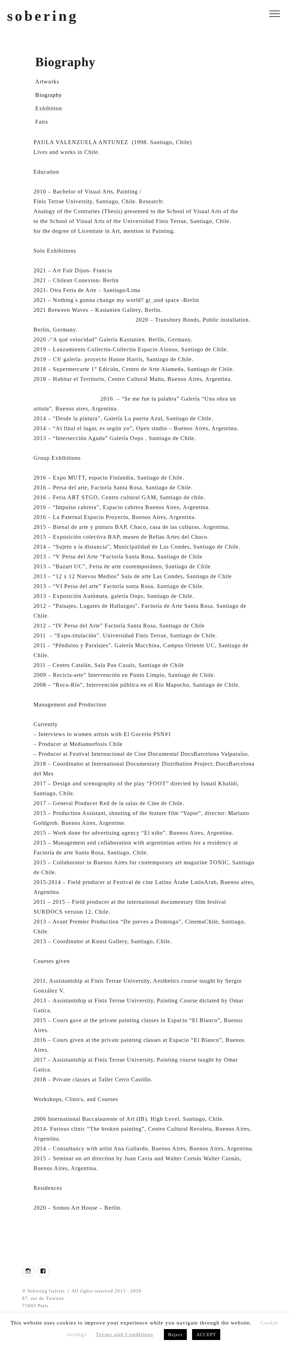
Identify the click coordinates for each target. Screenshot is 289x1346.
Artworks (47, 82)
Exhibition (48, 108)
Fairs (41, 122)
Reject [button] (175, 1334)
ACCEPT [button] (206, 1334)
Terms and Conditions (124, 1334)
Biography (48, 95)
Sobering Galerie (46, 1290)
